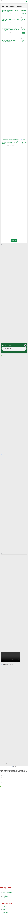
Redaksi (4, 891)
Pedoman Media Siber (7, 892)
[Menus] (26, 1)
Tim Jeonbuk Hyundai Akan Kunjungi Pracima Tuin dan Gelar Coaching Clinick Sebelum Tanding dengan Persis (10, 141)
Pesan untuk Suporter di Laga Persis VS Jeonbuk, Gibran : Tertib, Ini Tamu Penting (10, 19)
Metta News (5, 908)
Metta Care (5, 912)
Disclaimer (5, 897)
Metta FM (5, 906)
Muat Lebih (14, 240)
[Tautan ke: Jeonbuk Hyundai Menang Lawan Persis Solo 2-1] (23, 11)
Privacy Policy (6, 896)
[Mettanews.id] (4, 1)
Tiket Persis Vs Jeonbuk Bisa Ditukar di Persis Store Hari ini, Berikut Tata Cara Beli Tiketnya (10, 40)
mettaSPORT (6, 13)
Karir (4, 893)
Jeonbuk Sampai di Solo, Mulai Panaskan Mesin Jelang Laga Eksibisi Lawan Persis (10, 29)
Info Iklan (5, 895)
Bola (3, 13)
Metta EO (5, 909)
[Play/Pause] (25, 345)
